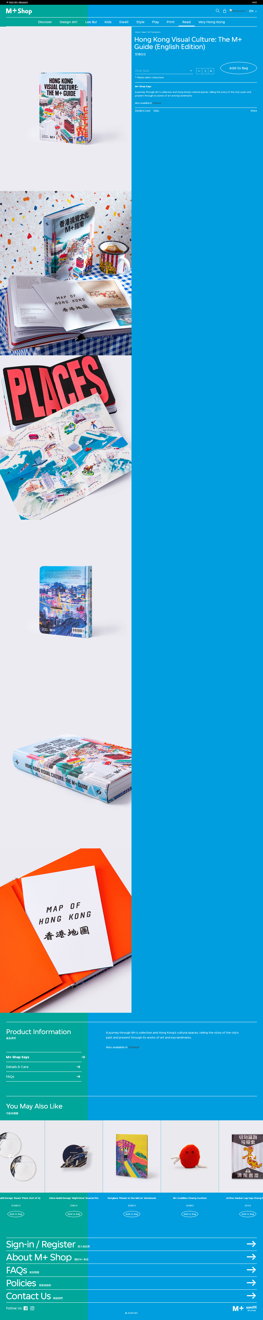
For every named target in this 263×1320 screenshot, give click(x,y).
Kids (108, 22)
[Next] (252, 1156)
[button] (237, 11)
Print (171, 22)
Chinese (157, 103)
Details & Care (142, 110)
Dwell (123, 22)
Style (140, 22)
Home (137, 32)
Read (186, 22)
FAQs (156, 110)
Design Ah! (68, 22)
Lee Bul (91, 22)
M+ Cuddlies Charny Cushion (190, 1198)
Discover (45, 22)
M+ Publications (154, 32)
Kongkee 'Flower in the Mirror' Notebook (132, 1198)
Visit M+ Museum (18, 2)
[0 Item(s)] (224, 11)
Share (254, 110)
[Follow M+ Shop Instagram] (32, 1307)
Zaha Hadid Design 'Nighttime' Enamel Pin (73, 1198)
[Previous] (11, 1156)
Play (155, 22)
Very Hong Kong (211, 22)
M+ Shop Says (17, 1057)
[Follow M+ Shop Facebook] (26, 1307)
